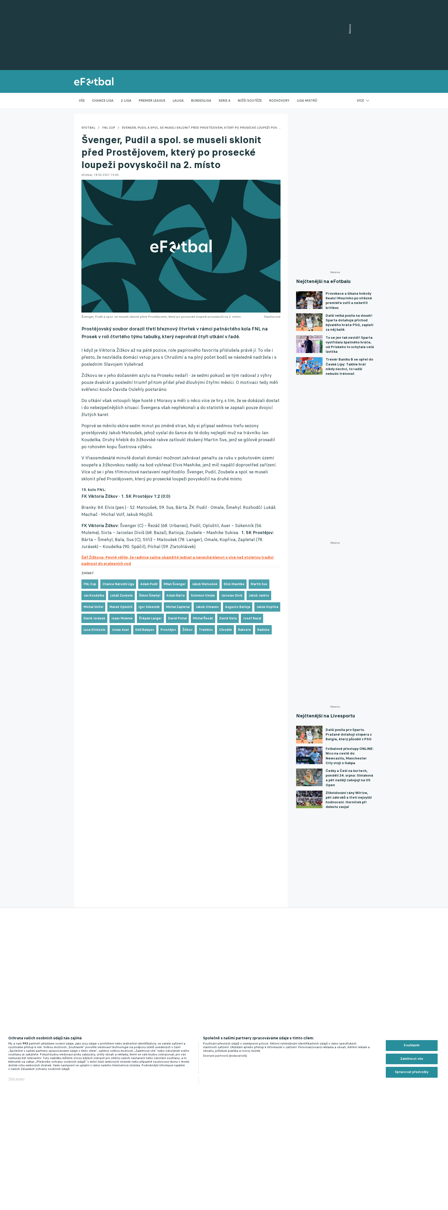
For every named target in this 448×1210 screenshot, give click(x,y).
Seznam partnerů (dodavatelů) (225, 1055)
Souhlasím (411, 1045)
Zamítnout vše (411, 1059)
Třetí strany (16, 1079)
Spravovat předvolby (412, 1072)
